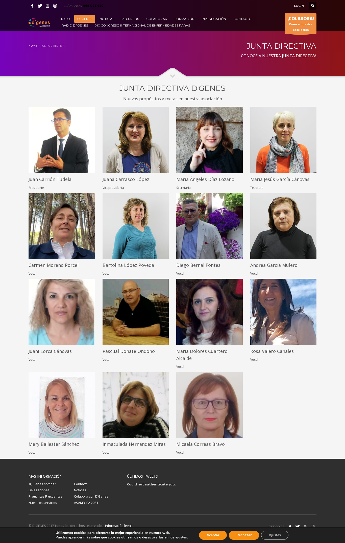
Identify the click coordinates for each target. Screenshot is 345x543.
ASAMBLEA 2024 (86, 502)
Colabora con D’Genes (91, 496)
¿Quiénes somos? (42, 484)
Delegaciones (39, 490)
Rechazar (244, 535)
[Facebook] (32, 6)
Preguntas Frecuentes (45, 496)
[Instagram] (55, 6)
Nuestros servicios (43, 502)
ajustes (181, 537)
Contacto (81, 484)
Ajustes (275, 535)
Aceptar (213, 535)
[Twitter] (40, 6)
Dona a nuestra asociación (300, 24)
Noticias (80, 490)
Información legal (118, 525)
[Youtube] (47, 6)
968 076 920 (93, 6)
